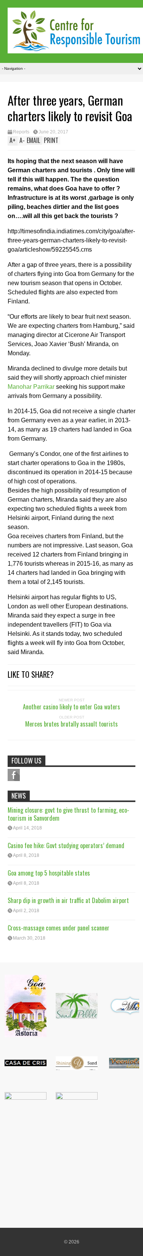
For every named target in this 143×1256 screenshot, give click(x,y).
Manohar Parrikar (31, 386)
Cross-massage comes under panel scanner (58, 927)
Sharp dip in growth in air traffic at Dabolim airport (68, 900)
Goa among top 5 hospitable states (49, 872)
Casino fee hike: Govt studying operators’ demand (66, 845)
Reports (21, 132)
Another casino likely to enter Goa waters (71, 706)
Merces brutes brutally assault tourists (71, 723)
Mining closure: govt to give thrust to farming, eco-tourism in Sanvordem (68, 814)
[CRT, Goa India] (75, 48)
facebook (14, 775)
